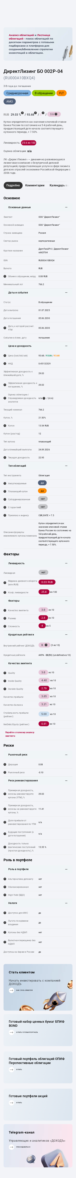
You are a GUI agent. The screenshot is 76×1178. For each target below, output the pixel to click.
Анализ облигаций (21, 35)
